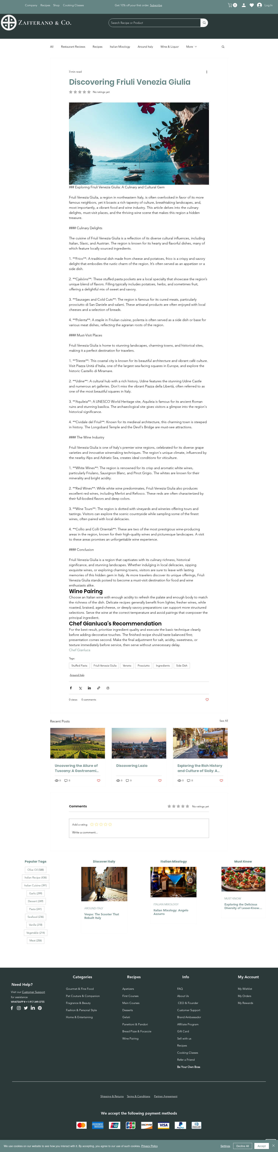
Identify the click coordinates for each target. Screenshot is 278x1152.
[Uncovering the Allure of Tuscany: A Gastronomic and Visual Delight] (77, 743)
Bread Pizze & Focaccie (136, 1031)
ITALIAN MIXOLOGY (166, 904)
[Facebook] (11, 1008)
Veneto (127, 665)
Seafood (37, 916)
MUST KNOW (232, 898)
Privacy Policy (149, 1146)
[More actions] (206, 71)
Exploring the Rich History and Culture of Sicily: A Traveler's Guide (200, 768)
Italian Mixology (120, 46)
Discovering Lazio (132, 765)
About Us (183, 996)
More (189, 46)
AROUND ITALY (93, 908)
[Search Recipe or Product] (204, 23)
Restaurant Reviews (73, 46)
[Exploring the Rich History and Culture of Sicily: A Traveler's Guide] (200, 743)
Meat (37, 940)
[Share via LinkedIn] (89, 688)
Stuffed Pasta (79, 665)
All (52, 46)
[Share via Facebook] (71, 688)
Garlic (37, 893)
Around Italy (145, 46)
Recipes (97, 46)
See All (224, 720)
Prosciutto (144, 665)
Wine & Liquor (170, 46)
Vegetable (36, 932)
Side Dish (181, 665)
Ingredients (163, 665)
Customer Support (33, 992)
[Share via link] (98, 688)
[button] (233, 5)
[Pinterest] (39, 1008)
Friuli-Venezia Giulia (105, 665)
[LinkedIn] (32, 1008)
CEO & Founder (187, 1003)
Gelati (126, 1017)
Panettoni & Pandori (135, 1024)
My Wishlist (245, 989)
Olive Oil (36, 869)
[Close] (273, 1146)
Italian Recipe (37, 877)
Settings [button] (225, 1146)
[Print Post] (108, 688)
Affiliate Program (188, 1024)
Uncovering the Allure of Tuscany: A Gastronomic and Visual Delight (76, 768)
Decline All (242, 1146)
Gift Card (183, 1031)
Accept (262, 1146)
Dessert (37, 901)
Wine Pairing (130, 1038)
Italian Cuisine (36, 885)
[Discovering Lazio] (139, 743)
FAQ (180, 989)
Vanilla (37, 924)
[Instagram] (18, 1008)
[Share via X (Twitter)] (80, 688)
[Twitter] (25, 1008)
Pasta (36, 909)
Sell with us (184, 1038)
